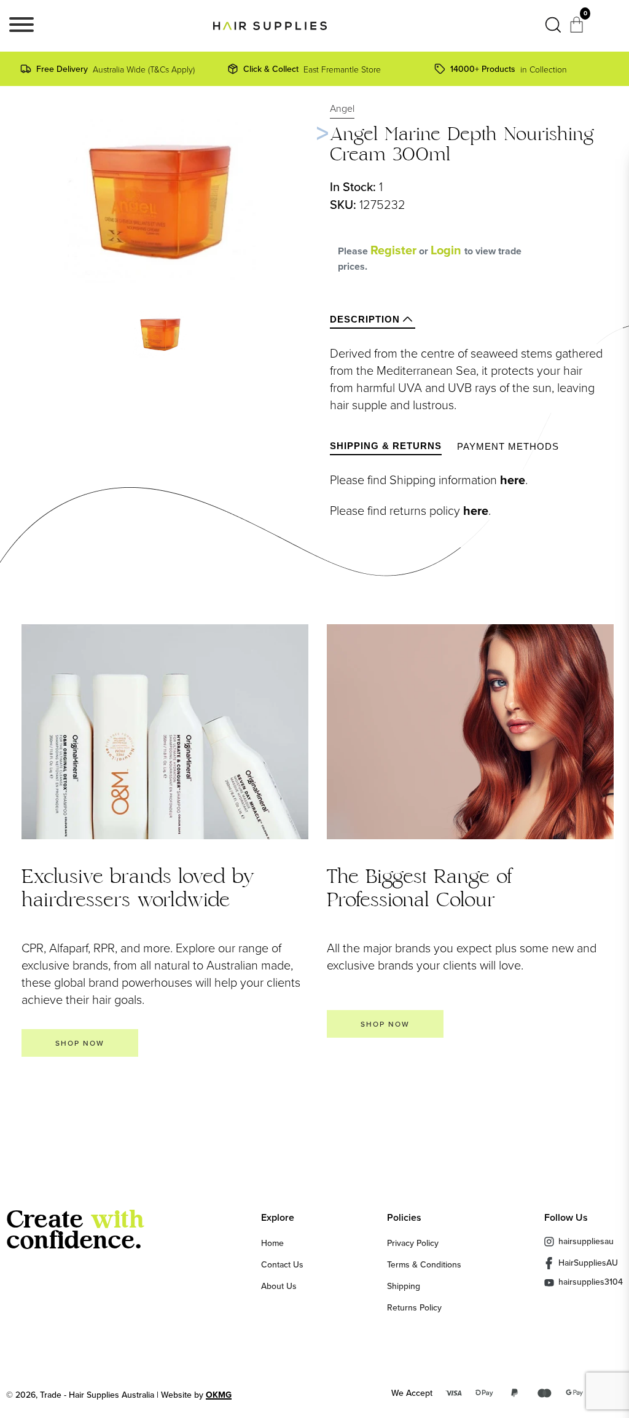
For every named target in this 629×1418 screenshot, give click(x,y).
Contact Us (282, 1264)
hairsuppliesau (586, 1241)
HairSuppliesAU (588, 1262)
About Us (279, 1286)
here (512, 480)
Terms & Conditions (424, 1264)
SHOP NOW (79, 1043)
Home (272, 1243)
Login (447, 250)
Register (393, 250)
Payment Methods (508, 446)
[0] (578, 28)
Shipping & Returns (386, 446)
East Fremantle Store (312, 69)
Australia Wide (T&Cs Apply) (115, 69)
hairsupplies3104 (590, 1282)
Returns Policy (414, 1307)
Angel (342, 108)
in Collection (508, 69)
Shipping (403, 1286)
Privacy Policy (413, 1243)
